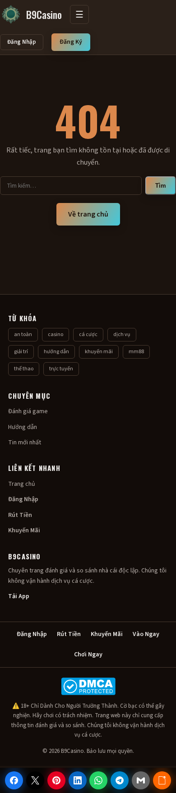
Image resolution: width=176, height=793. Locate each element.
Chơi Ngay (88, 654)
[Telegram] (120, 780)
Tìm (160, 185)
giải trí (21, 351)
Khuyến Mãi (24, 530)
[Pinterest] (56, 780)
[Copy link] (162, 780)
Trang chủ (21, 484)
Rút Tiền (20, 515)
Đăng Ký (71, 41)
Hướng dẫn (22, 427)
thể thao (23, 369)
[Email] (141, 780)
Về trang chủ (88, 214)
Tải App (18, 596)
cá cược (88, 334)
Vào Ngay (146, 634)
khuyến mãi (99, 351)
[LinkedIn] (78, 780)
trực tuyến (61, 369)
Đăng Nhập (21, 42)
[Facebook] (14, 780)
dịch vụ (121, 334)
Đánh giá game (28, 411)
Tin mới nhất (24, 442)
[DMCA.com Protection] (88, 686)
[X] (35, 780)
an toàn (23, 334)
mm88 (136, 351)
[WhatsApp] (98, 780)
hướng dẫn (56, 351)
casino (55, 334)
